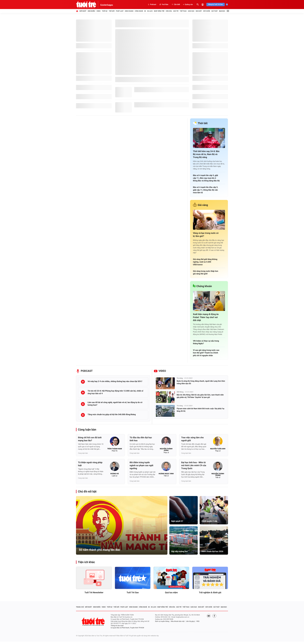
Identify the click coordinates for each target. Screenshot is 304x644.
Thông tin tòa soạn (117, 626)
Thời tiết (203, 123)
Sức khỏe (206, 11)
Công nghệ (139, 11)
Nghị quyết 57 (177, 521)
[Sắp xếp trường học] (183, 540)
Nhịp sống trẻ (159, 11)
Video (99, 11)
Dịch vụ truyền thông (162, 621)
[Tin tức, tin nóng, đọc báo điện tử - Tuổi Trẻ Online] (88, 4)
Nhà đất (199, 11)
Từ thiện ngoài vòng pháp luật (90, 464)
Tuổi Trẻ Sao (133, 592)
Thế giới (112, 11)
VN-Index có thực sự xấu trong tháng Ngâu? (206, 342)
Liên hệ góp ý (190, 621)
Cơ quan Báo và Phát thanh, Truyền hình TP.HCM (127, 628)
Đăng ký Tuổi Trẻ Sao (215, 4)
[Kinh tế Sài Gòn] (106, 4)
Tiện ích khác (86, 562)
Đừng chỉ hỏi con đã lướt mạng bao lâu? (90, 439)
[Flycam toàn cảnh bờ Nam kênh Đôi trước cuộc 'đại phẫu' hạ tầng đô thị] (165, 411)
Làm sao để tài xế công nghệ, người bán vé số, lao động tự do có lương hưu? (115, 403)
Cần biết (177, 4)
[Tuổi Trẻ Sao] (133, 578)
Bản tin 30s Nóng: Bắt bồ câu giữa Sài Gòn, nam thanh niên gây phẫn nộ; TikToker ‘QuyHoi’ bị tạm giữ (200, 396)
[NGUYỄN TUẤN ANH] (218, 442)
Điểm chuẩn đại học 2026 (212, 551)
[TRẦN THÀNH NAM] (115, 442)
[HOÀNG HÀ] (115, 467)
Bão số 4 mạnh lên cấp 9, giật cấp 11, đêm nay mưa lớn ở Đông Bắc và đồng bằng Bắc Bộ (206, 178)
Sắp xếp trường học (179, 551)
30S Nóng (180, 392)
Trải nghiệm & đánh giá (210, 592)
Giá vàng (203, 205)
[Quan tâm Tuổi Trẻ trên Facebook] (214, 616)
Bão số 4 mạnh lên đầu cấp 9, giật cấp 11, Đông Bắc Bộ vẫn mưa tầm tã (205, 190)
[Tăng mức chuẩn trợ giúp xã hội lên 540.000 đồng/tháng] (83, 415)
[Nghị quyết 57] (183, 510)
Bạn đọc (222, 11)
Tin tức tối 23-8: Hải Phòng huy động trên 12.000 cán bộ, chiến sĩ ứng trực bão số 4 (115, 392)
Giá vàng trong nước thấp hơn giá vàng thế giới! (205, 272)
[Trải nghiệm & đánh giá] (210, 578)
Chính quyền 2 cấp (209, 521)
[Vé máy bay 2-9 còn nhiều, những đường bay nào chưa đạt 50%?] (83, 381)
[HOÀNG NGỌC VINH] (166, 467)
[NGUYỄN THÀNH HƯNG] (166, 442)
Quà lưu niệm (171, 592)
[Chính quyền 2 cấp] (214, 510)
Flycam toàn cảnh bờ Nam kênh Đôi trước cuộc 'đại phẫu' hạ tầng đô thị (200, 409)
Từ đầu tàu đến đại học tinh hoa (141, 439)
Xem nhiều (91, 11)
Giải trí (175, 11)
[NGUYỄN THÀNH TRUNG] (218, 467)
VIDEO (162, 371)
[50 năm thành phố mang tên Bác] (121, 525)
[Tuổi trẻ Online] (93, 621)
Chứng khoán (204, 286)
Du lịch (150, 11)
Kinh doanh (129, 11)
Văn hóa (169, 11)
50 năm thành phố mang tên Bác (99, 549)
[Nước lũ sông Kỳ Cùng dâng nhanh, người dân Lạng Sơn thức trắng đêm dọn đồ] (165, 383)
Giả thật (214, 11)
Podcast (153, 4)
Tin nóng (180, 378)
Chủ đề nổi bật (87, 491)
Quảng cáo (189, 4)
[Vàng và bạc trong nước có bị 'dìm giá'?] (209, 220)
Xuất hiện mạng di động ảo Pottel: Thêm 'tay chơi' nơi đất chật (206, 317)
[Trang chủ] (77, 11)
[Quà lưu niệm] (171, 578)
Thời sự (104, 11)
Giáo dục (191, 11)
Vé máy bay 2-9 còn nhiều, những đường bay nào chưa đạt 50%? (115, 381)
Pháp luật (120, 11)
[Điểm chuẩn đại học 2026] (214, 540)
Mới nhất (82, 11)
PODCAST (87, 371)
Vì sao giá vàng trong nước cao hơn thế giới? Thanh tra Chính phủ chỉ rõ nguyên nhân (206, 353)
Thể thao (183, 11)
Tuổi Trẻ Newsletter (94, 592)
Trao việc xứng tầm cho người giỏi (192, 439)
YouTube (165, 4)
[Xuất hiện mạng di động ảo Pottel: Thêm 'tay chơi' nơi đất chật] (209, 301)
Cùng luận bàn (87, 429)
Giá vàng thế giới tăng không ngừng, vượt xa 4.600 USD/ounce (205, 262)
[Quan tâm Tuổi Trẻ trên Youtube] (209, 616)
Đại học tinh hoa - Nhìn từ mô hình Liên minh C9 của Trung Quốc (193, 465)
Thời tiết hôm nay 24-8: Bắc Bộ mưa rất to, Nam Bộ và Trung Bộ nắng (206, 154)
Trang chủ (80, 607)
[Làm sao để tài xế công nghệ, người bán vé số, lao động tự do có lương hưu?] (83, 404)
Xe (145, 11)
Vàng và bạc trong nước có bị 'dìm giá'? (205, 234)
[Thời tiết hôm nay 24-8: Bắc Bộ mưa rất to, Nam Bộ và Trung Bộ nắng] (209, 138)
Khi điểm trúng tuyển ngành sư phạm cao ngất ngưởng (141, 465)
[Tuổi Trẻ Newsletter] (94, 578)
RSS (198, 621)
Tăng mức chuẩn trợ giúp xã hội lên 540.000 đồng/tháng (112, 414)
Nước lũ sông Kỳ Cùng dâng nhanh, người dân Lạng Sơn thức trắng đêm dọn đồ (201, 382)
